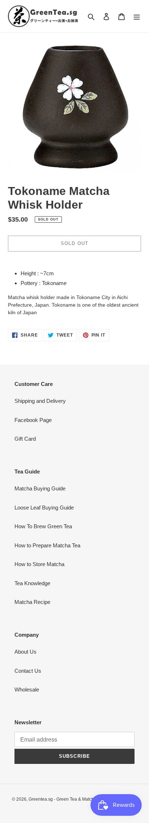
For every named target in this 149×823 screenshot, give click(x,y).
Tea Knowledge (32, 583)
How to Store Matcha (39, 564)
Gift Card (25, 439)
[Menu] (136, 16)
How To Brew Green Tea (43, 526)
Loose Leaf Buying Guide (44, 507)
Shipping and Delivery (40, 401)
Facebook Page (33, 420)
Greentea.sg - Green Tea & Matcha (63, 799)
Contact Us (27, 671)
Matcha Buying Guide (39, 488)
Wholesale (26, 689)
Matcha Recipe (32, 602)
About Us (25, 652)
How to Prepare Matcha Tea (47, 545)
